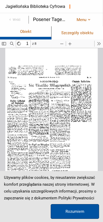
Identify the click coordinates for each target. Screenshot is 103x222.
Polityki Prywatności (76, 198)
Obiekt (25, 31)
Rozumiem (74, 211)
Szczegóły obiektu (77, 33)
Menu (81, 19)
